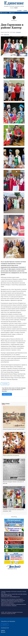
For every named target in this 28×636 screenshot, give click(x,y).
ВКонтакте (3, 632)
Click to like (6, 34)
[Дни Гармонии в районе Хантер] (14, 55)
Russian (12, 7)
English (16, 7)
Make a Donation (7, 394)
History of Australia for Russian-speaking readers (13, 429)
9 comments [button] (5, 383)
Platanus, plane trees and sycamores (11, 455)
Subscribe (4, 624)
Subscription (5, 12)
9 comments (18, 32)
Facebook (3, 630)
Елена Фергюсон (14, 20)
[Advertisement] (14, 578)
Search (20, 10)
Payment (12, 12)
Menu (25, 10)
